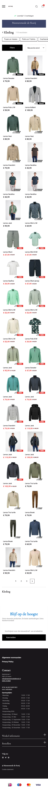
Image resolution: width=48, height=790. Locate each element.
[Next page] (32, 581)
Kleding (9, 32)
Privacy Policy (7, 662)
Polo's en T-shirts (28, 39)
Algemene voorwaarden (11, 658)
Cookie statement (7, 769)
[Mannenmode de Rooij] (12, 6)
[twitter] (6, 758)
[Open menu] (3, 6)
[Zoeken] (36, 6)
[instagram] (8, 758)
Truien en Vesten (10, 39)
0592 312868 (6, 681)
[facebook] (3, 758)
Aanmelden (11, 637)
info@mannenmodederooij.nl (11, 679)
